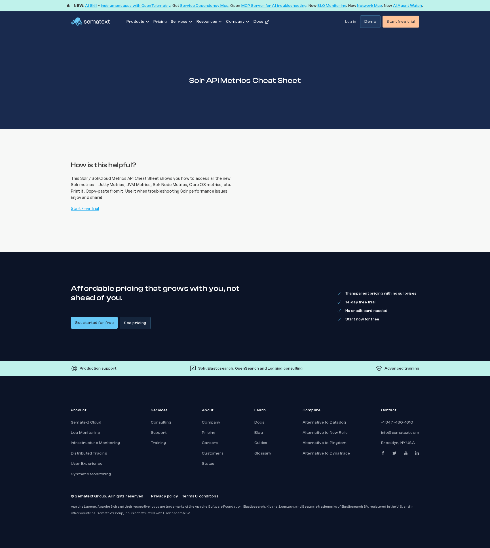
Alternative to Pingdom (325, 443)
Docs (259, 422)
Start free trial (400, 21)
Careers (210, 443)
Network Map (369, 5)
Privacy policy (164, 496)
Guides (260, 443)
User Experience (86, 463)
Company (211, 422)
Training (158, 443)
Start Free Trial (85, 208)
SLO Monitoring (331, 5)
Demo (370, 21)
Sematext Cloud (86, 422)
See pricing (135, 323)
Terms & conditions (200, 496)
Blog (258, 432)
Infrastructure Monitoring (95, 443)
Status (208, 463)
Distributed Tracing (89, 453)
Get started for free (94, 322)
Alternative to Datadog (324, 422)
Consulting (161, 422)
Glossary (263, 453)
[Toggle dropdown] (147, 22)
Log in (350, 21)
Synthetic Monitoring (91, 474)
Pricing (160, 22)
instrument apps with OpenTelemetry (136, 5)
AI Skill (91, 5)
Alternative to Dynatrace (326, 453)
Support (158, 432)
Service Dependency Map (204, 5)
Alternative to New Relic (325, 432)
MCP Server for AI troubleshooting (274, 5)
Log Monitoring (85, 432)
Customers (212, 453)
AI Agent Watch (407, 5)
